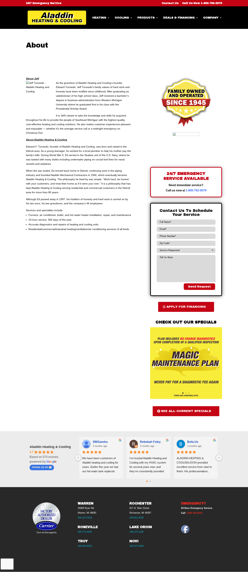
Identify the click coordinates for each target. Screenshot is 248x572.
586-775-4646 (85, 531)
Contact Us (170, 3)
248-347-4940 (136, 546)
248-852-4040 (136, 517)
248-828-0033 (85, 546)
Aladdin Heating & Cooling (50, 447)
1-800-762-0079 (196, 190)
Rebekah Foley (150, 441)
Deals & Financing (179, 17)
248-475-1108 (136, 531)
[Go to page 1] (150, 481)
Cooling (122, 17)
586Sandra (100, 441)
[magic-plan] (186, 398)
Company (210, 17)
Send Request (199, 286)
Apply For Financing (186, 306)
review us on (40, 467)
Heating (99, 17)
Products (146, 17)
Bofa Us (192, 441)
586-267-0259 (85, 517)
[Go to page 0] (147, 481)
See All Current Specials (186, 411)
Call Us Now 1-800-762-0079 (202, 3)
